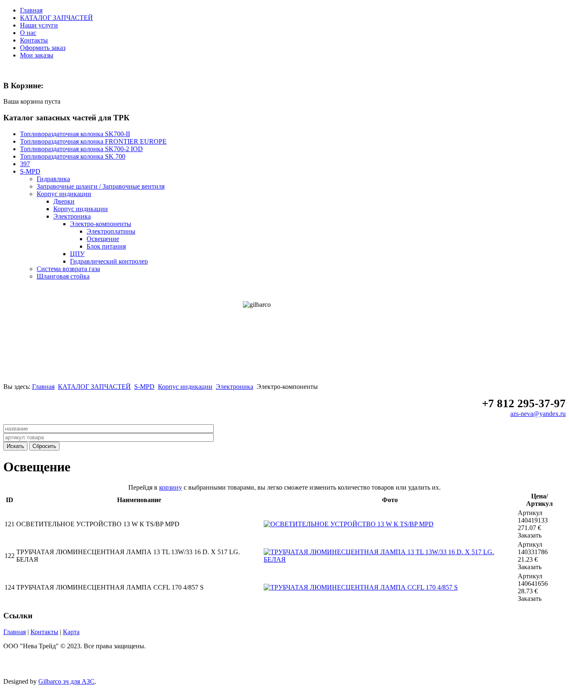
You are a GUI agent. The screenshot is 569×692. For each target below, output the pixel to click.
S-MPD (144, 386)
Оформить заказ (42, 47)
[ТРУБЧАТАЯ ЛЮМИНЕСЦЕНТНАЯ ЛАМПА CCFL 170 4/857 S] (361, 587)
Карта (71, 631)
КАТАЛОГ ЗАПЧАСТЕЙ (56, 17)
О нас (28, 32)
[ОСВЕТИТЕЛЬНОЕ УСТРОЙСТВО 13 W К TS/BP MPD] (349, 524)
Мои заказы (36, 55)
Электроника (234, 386)
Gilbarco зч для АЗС (66, 681)
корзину (170, 487)
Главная (31, 10)
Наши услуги (39, 25)
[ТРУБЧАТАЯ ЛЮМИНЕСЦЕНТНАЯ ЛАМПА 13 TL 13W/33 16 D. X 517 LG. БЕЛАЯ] (390, 559)
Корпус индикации (185, 386)
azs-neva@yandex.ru (538, 413)
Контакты (34, 40)
